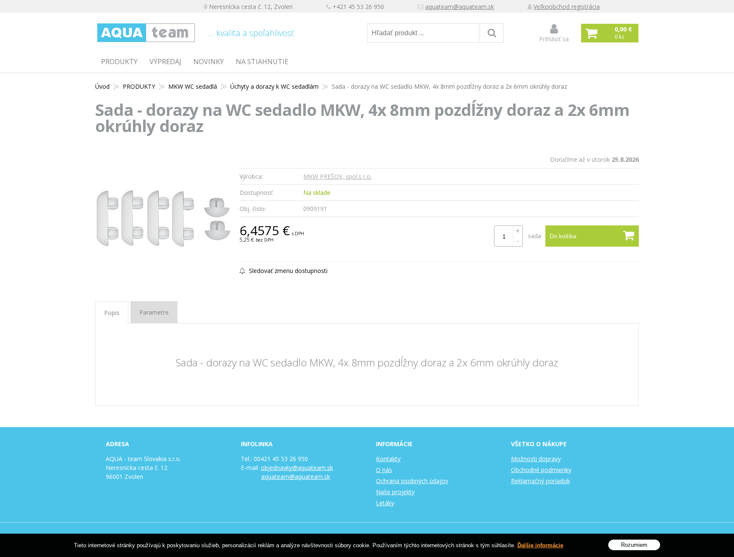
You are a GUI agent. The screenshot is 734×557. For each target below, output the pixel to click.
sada (534, 236)
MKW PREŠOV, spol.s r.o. (337, 176)
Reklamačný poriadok (540, 481)
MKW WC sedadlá (192, 86)
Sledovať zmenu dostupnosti (287, 271)
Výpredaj (165, 61)
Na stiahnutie (262, 61)
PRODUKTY (119, 61)
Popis (111, 313)
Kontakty (388, 459)
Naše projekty (395, 492)
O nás (384, 470)
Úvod (102, 86)
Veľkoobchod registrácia (567, 7)
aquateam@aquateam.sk (459, 7)
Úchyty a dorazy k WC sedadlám (274, 86)
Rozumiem (634, 544)
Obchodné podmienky (541, 470)
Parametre (154, 312)
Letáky (385, 503)
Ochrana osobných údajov (412, 481)
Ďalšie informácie (540, 545)
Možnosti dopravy (536, 459)
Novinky (208, 61)
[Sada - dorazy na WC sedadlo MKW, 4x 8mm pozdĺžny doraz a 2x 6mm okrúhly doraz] (163, 218)
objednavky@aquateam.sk (297, 468)
